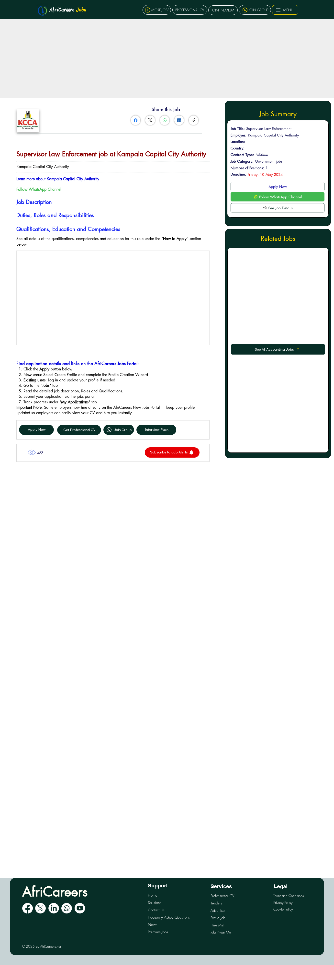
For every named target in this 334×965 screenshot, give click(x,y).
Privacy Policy (282, 902)
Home (152, 895)
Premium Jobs (158, 932)
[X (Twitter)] (150, 120)
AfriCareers (68, 9)
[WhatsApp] (164, 120)
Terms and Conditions (288, 895)
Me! (217, 925)
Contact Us (156, 910)
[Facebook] (135, 120)
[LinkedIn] (179, 120)
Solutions (154, 902)
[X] (40, 908)
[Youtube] (80, 908)
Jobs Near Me (221, 932)
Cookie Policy (283, 909)
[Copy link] (193, 120)
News (152, 924)
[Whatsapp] (66, 908)
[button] (172, 452)
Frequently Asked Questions (169, 917)
